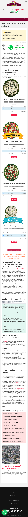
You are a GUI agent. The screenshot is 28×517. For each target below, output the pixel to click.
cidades (6, 386)
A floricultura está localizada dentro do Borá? (12, 438)
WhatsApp (6, 341)
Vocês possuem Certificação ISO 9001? (10, 413)
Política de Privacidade (14, 500)
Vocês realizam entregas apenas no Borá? (11, 422)
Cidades (14, 498)
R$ (23, 106)
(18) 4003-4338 (19, 10)
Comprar (15, 115)
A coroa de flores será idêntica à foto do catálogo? (13, 441)
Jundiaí (17, 382)
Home (14, 490)
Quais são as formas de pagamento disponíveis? (12, 416)
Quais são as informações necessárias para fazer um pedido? (13, 429)
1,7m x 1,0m (9, 235)
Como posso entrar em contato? (9, 425)
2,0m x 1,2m (9, 238)
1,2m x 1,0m (10, 108)
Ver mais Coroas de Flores (14, 250)
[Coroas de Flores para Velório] (14, 4)
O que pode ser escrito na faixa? (9, 435)
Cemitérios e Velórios (14, 495)
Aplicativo (14, 492)
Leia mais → (23, 478)
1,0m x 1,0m (10, 106)
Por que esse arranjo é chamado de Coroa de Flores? (13, 432)
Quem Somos (14, 503)
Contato (14, 505)
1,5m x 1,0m (10, 111)
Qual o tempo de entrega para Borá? (10, 419)
